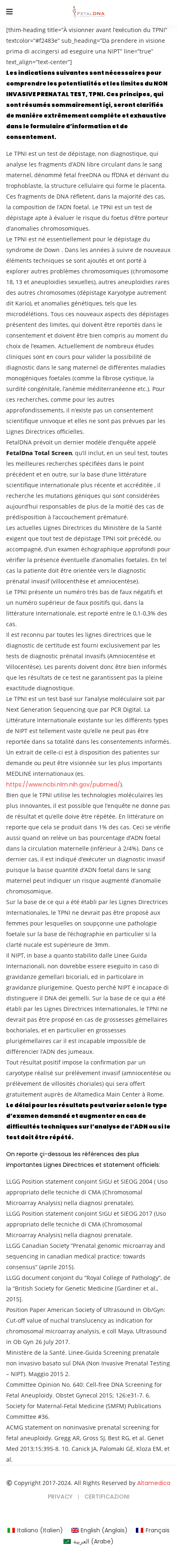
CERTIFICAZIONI (107, 1496)
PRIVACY (60, 1496)
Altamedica (153, 1483)
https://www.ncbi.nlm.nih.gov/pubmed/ (63, 784)
